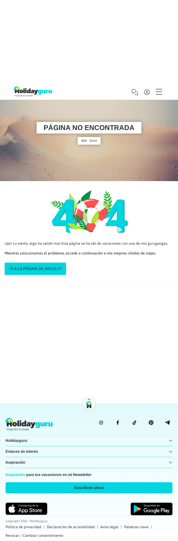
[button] (89, 487)
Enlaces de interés (22, 451)
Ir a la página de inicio (33, 268)
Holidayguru (16, 441)
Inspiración (15, 462)
